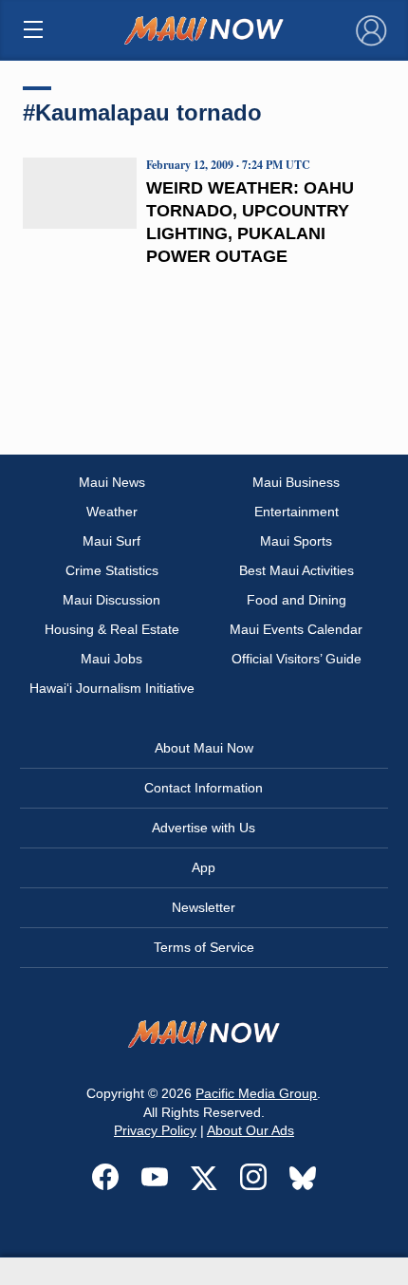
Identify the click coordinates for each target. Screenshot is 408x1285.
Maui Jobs (111, 658)
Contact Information (203, 787)
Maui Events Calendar (296, 629)
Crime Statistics (111, 570)
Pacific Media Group (256, 1093)
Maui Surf (111, 541)
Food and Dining (296, 599)
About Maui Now (204, 747)
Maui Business (296, 482)
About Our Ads (250, 1130)
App (203, 867)
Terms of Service (204, 947)
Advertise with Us (203, 827)
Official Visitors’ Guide (297, 658)
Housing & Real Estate (112, 629)
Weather (112, 511)
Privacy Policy (155, 1130)
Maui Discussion (111, 599)
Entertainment (296, 511)
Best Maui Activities (296, 570)
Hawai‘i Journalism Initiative (112, 688)
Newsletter (203, 907)
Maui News (112, 482)
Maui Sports (296, 541)
